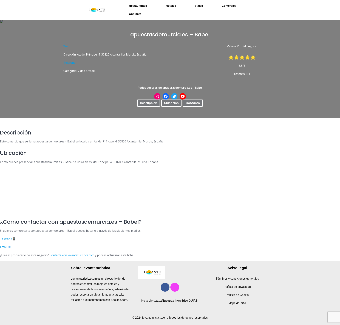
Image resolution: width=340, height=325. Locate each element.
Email (3, 247)
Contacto (135, 13)
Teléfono (69, 63)
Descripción (148, 103)
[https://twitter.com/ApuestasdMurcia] (174, 96)
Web (66, 46)
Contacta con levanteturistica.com (71, 255)
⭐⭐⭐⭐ (245, 57)
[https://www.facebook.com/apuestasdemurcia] (166, 96)
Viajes (199, 5)
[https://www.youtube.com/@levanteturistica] (183, 96)
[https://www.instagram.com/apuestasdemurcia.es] (157, 96)
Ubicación (171, 103)
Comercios (229, 5)
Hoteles (171, 5)
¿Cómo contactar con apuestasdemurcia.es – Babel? (71, 222)
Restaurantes (138, 5)
